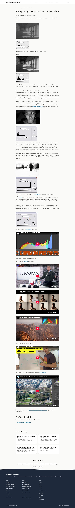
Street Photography (25, 488)
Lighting (24, 464)
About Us (40, 482)
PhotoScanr (41, 495)
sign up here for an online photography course (38, 410)
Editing (55, 464)
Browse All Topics (25, 482)
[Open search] (68, 2)
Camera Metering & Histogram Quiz (24, 422)
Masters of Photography (26, 497)
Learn (36, 2)
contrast (20, 197)
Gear (45, 2)
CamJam (40, 497)
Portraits (36, 464)
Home (16, 7)
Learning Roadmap (9, 494)
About (56, 2)
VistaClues (26, 261)
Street (47, 464)
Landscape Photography (26, 486)
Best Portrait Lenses (26, 492)
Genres (41, 2)
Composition (30, 464)
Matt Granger (28, 229)
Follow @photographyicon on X (64, 505)
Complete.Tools (41, 499)
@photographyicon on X (43, 491)
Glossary (40, 466)
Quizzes (7, 496)
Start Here (31, 2)
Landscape (42, 464)
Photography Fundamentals (10, 484)
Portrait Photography (26, 484)
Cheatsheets (24, 496)
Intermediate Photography (10, 486)
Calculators (35, 466)
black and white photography (37, 106)
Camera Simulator (9, 497)
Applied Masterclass (9, 488)
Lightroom (7, 490)
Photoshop (37, 194)
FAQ (39, 484)
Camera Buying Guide (26, 490)
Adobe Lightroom (42, 372)
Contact (40, 486)
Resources (51, 2)
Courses (19, 464)
